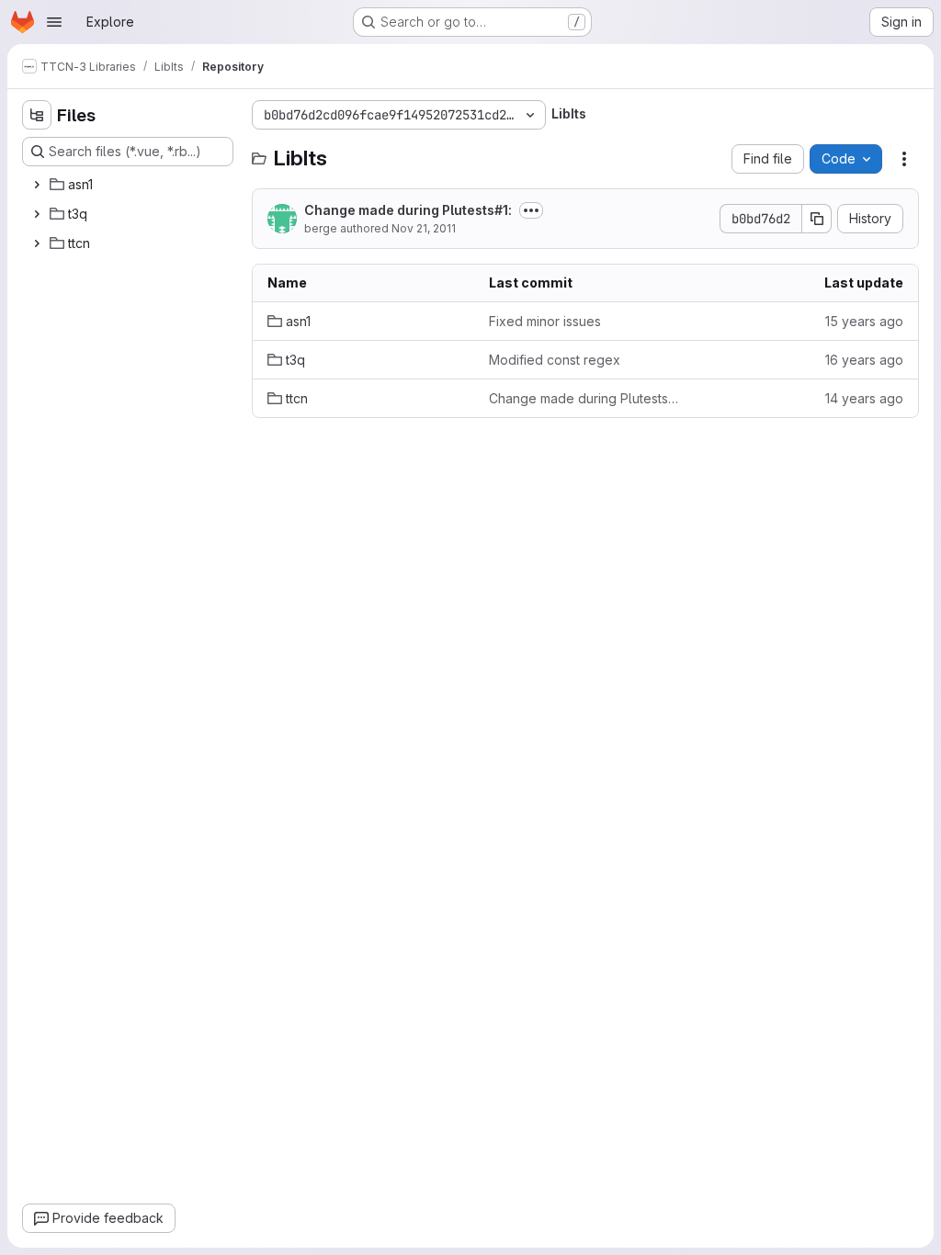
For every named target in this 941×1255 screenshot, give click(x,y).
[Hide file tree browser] (36, 115)
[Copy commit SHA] (817, 218)
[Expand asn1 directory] (37, 185)
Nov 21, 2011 (423, 228)
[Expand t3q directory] (37, 214)
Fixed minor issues (545, 321)
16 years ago (864, 359)
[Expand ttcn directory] (37, 243)
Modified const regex (554, 359)
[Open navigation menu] (54, 22)
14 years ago (864, 398)
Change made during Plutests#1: (408, 210)
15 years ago (864, 321)
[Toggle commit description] (531, 210)
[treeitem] (129, 184)
